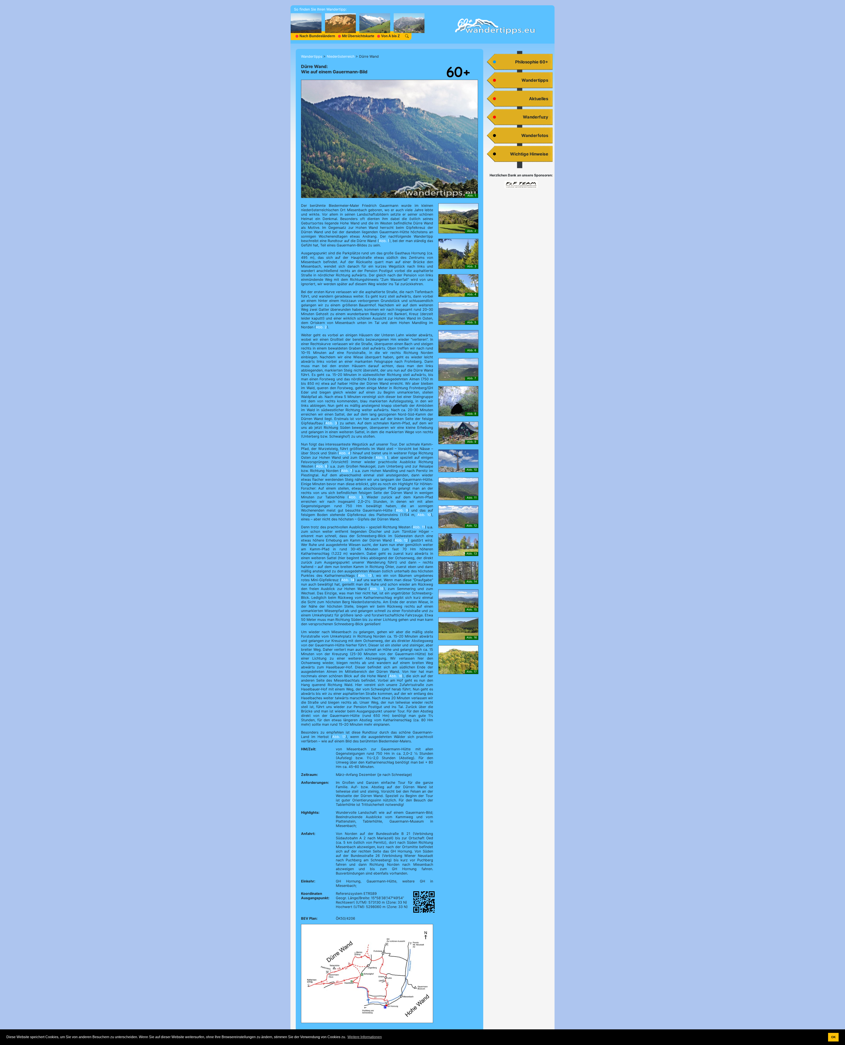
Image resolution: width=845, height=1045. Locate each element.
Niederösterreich (341, 56)
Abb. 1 (384, 241)
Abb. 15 (377, 588)
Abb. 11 (419, 527)
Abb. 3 (331, 423)
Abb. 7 (346, 470)
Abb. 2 (321, 327)
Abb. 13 (365, 575)
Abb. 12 (401, 540)
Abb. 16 (395, 676)
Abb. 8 (355, 497)
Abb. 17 (339, 736)
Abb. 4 (344, 453)
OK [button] (833, 1037)
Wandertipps (311, 56)
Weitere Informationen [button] (364, 1037)
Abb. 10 (424, 514)
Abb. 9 (402, 510)
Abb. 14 (347, 580)
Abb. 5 (381, 457)
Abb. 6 (321, 466)
